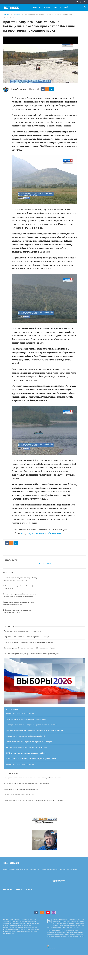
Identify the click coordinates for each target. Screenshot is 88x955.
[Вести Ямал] (11, 8)
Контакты (30, 889)
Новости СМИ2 (45, 564)
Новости (36, 7)
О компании (8, 889)
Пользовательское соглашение (58, 881)
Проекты (46, 7)
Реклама (57, 7)
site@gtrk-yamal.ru (35, 869)
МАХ (23, 533)
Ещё (66, 7)
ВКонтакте (41, 533)
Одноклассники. (55, 533)
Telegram (30, 533)
